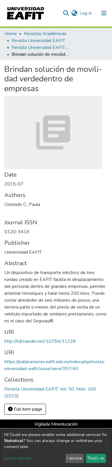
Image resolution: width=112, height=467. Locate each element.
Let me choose (17, 458)
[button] (74, 13)
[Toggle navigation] (104, 13)
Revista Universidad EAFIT (38, 40)
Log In (86, 13)
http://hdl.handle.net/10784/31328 (40, 341)
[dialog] (56, 448)
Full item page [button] (27, 409)
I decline (74, 458)
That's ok (95, 458)
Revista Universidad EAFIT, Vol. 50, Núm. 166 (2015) (40, 47)
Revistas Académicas (45, 33)
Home (11, 33)
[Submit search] (65, 13)
